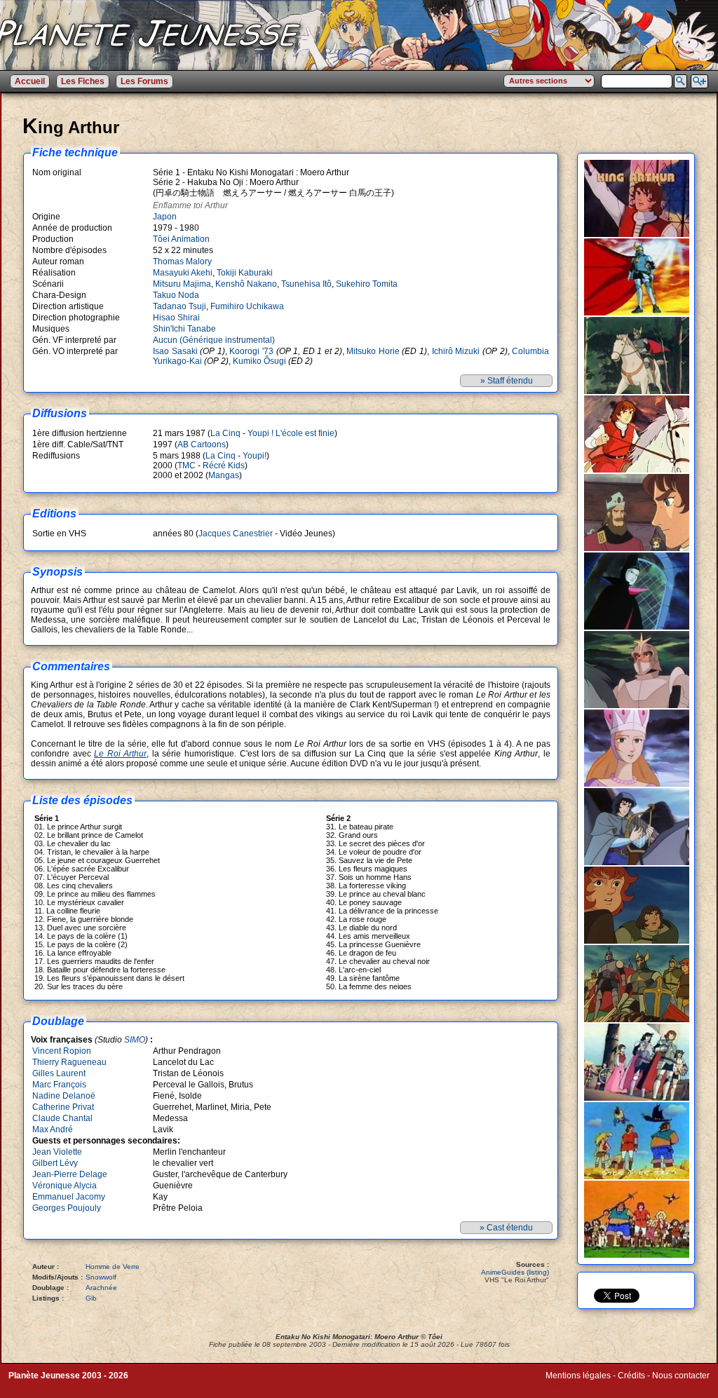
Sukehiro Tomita (367, 284)
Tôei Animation (181, 239)
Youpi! (254, 456)
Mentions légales (578, 1375)
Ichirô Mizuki (456, 351)
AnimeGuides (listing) (515, 1272)
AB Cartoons (201, 444)
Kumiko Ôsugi (259, 361)
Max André (52, 1129)
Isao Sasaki (175, 351)
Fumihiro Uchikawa (247, 306)
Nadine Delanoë (63, 1096)
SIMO (134, 1040)
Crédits (631, 1375)
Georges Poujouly (66, 1208)
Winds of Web (572, 1385)
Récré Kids (224, 465)
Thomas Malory (182, 261)
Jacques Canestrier (235, 533)
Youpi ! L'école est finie (291, 433)
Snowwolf (101, 1277)
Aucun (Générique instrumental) (214, 340)
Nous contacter (681, 1375)
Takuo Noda (176, 295)
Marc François (59, 1085)
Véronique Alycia (64, 1185)
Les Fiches (82, 81)
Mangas (223, 475)
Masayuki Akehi (182, 273)
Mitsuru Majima (182, 284)
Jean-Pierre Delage (69, 1174)
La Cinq (225, 433)
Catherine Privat (63, 1107)
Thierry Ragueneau (69, 1062)
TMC (186, 465)
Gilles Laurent (59, 1073)
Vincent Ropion (61, 1051)
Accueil (30, 81)
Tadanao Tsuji (179, 306)
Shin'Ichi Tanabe (184, 329)
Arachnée (101, 1287)
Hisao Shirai (176, 318)
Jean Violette (57, 1152)
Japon (165, 217)
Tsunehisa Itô (306, 284)
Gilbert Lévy (55, 1163)
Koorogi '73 (251, 351)
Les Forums (144, 81)
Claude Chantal (62, 1118)
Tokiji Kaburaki (245, 273)
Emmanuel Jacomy (68, 1197)
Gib (91, 1298)
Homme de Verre (113, 1266)
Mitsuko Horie (373, 351)
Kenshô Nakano (246, 284)
